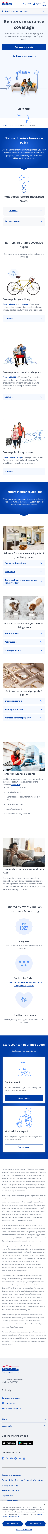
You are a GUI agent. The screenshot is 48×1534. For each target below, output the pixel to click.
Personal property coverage (15, 304)
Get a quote (24, 1098)
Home (4, 125)
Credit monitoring (13, 701)
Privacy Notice (13, 1516)
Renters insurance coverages (15, 11)
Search (29, 4)
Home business (12, 633)
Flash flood (10, 571)
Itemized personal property (18, 717)
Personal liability (10, 377)
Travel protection (13, 650)
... (10, 125)
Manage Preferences (24, 1530)
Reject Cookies (12, 1524)
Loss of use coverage (12, 457)
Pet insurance (11, 642)
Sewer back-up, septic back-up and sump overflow (21, 581)
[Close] (44, 1504)
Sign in (38, 4)
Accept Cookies (35, 1524)
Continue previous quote (24, 56)
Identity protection (14, 709)
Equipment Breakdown (15, 563)
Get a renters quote (24, 47)
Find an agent (24, 1147)
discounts (15, 784)
